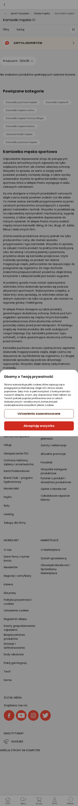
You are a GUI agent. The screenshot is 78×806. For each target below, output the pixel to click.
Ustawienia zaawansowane (39, 413)
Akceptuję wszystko (39, 426)
